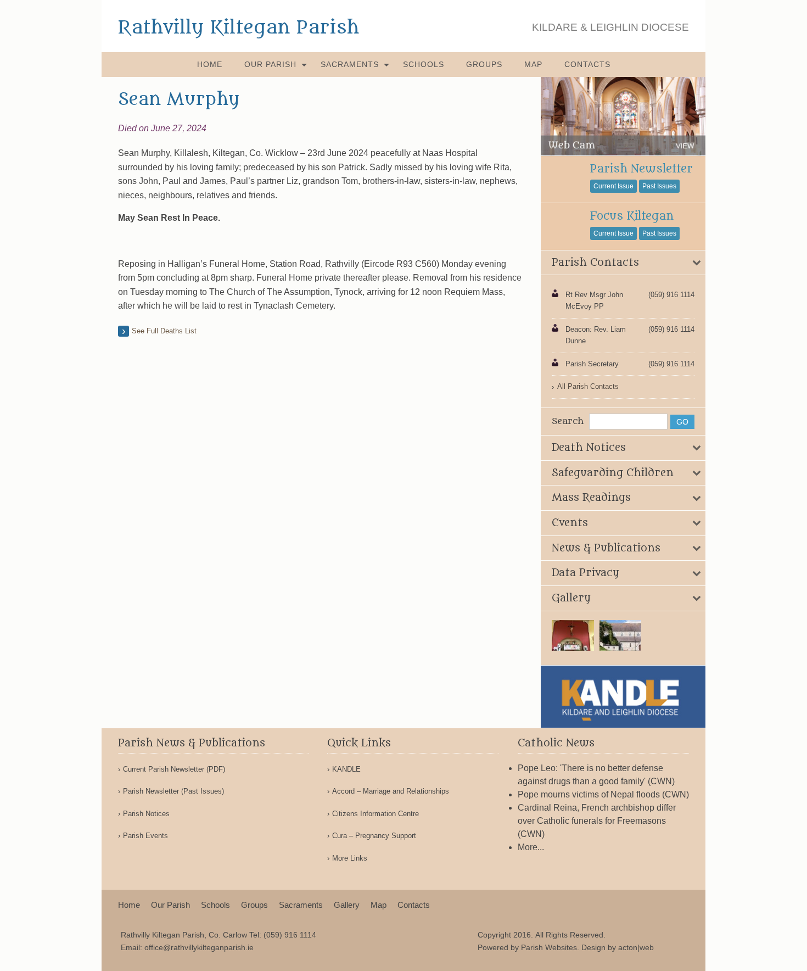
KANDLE (346, 769)
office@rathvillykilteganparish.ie (199, 947)
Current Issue (613, 186)
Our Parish (270, 64)
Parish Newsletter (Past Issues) (173, 791)
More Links (349, 858)
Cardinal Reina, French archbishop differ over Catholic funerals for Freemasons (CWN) (597, 821)
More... (531, 847)
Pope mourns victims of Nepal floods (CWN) (603, 794)
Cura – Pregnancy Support (374, 835)
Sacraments (350, 64)
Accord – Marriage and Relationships (390, 791)
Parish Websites (549, 947)
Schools (423, 64)
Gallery (347, 905)
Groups (484, 64)
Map (533, 64)
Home (209, 64)
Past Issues (659, 186)
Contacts (587, 64)
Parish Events (145, 835)
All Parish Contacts (588, 386)
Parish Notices (146, 813)
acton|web (636, 947)
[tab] (623, 263)
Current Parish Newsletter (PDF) (174, 769)
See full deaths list (164, 331)
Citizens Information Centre (375, 813)
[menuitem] (209, 64)
